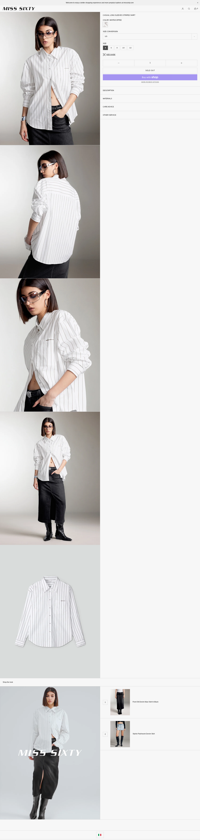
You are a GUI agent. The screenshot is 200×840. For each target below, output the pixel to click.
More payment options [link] (150, 82)
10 (124, 48)
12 (131, 48)
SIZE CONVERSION (110, 31)
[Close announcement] (197, 3)
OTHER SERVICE (109, 115)
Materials (107, 99)
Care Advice (108, 107)
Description (108, 90)
